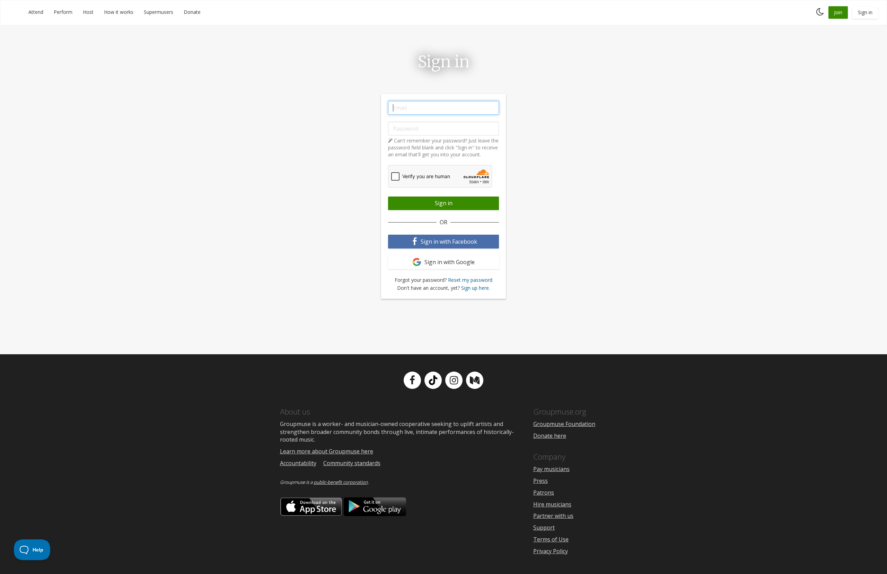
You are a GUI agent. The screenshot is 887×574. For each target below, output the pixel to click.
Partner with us (553, 516)
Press (540, 481)
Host (88, 12)
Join (838, 12)
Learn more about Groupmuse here (326, 451)
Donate (192, 12)
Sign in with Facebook (448, 241)
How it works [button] (118, 12)
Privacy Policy (550, 551)
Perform (63, 12)
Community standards (351, 463)
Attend (35, 12)
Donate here (549, 436)
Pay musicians (551, 469)
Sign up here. (475, 288)
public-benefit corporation (341, 482)
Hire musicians (552, 504)
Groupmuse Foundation (564, 424)
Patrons (543, 492)
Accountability (298, 463)
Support (544, 527)
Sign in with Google (449, 262)
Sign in (865, 12)
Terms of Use (551, 539)
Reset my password (470, 280)
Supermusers (158, 12)
